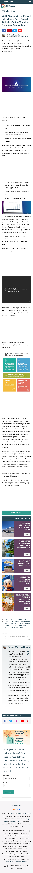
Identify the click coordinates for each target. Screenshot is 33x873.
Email (5, 783)
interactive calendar (13, 623)
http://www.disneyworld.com (16, 862)
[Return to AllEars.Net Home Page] (13, 8)
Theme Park (22, 619)
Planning (13, 619)
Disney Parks (25, 621)
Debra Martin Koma (15, 35)
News (7, 619)
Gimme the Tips (9, 792)
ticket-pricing (20, 625)
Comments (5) (17, 512)
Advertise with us (24, 813)
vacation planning (18, 627)
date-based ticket (12, 621)
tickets (7, 627)
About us (12, 813)
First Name (6, 775)
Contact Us (16, 805)
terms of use (15, 821)
